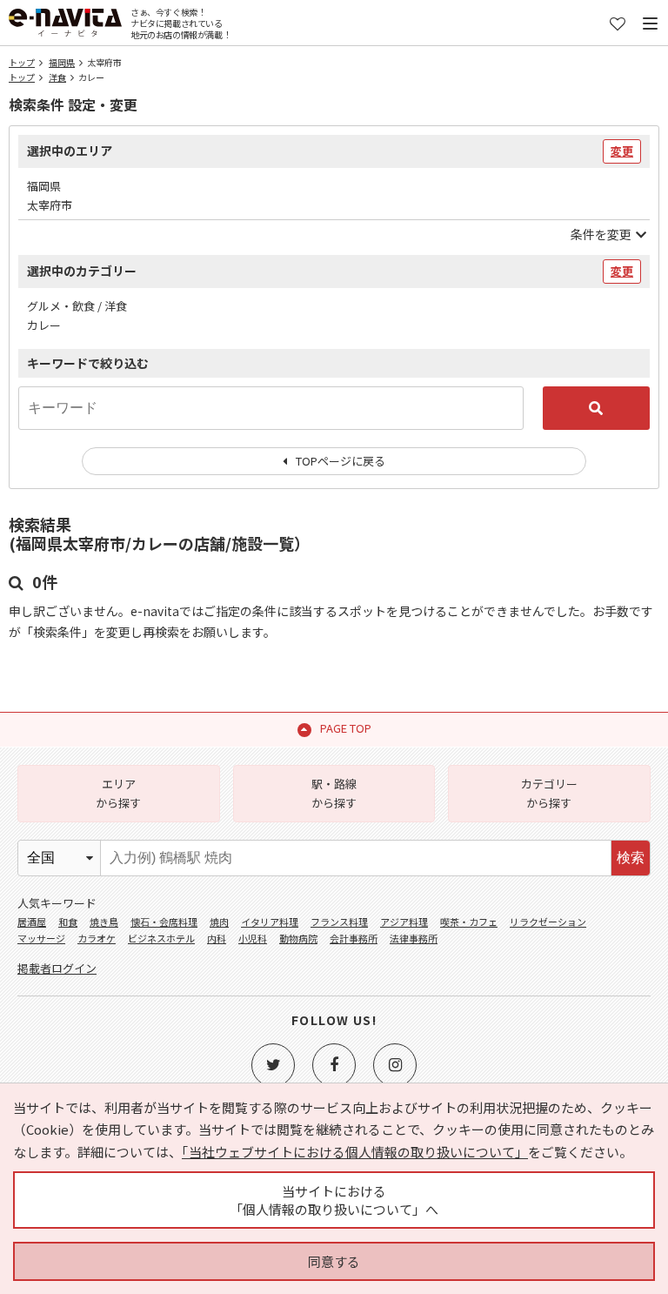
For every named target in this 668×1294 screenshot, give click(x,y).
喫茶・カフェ (469, 922)
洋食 (57, 77)
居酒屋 (31, 922)
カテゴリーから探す (549, 793)
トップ (22, 62)
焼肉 (219, 922)
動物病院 (298, 938)
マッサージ (41, 938)
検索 (631, 857)
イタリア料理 (269, 922)
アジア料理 (404, 922)
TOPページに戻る (340, 461)
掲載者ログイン (57, 968)
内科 (216, 938)
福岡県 (62, 62)
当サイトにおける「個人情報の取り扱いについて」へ (334, 1200)
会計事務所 (353, 938)
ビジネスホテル (161, 938)
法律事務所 (414, 938)
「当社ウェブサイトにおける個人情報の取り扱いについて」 (355, 1152)
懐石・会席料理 (163, 922)
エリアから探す (118, 793)
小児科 (252, 938)
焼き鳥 (104, 922)
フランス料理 (339, 922)
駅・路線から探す (334, 793)
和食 (67, 922)
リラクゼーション (548, 922)
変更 (622, 151)
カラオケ (96, 938)
